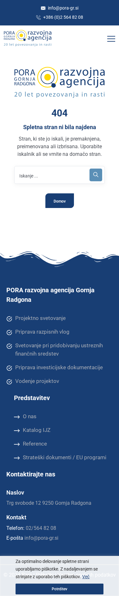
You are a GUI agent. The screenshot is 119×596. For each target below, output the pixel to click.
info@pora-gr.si (62, 7)
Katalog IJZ (36, 430)
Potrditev (59, 589)
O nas (29, 416)
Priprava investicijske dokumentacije (59, 367)
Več (85, 576)
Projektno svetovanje (40, 318)
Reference (35, 443)
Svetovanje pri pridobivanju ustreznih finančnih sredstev (59, 349)
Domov (60, 201)
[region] (59, 576)
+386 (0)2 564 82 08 (62, 17)
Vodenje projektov (37, 381)
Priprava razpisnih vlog (42, 332)
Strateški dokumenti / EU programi (64, 457)
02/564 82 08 (41, 528)
